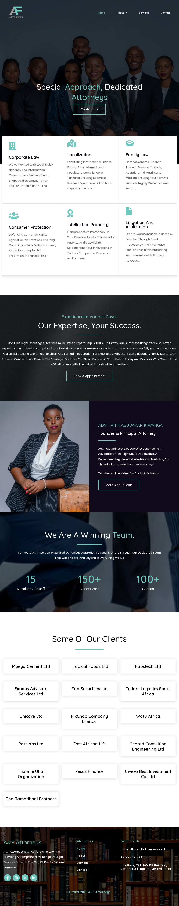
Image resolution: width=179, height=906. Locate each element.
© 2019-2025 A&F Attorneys (89, 892)
